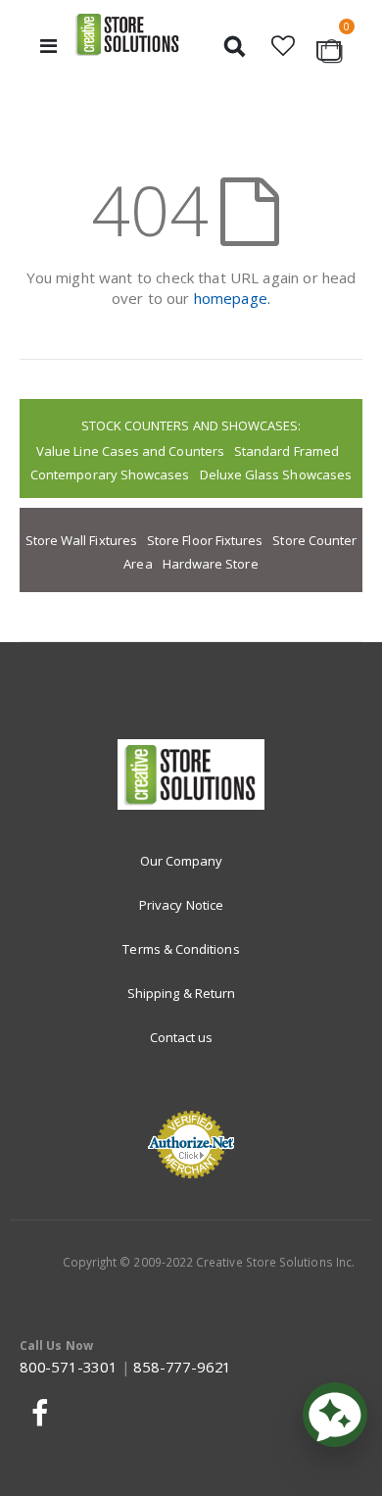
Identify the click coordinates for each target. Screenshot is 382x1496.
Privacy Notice (181, 905)
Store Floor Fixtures (205, 540)
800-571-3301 (69, 1366)
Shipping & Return (181, 993)
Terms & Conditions (180, 949)
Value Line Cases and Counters (130, 451)
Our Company (181, 861)
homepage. (232, 298)
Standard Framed (286, 451)
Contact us (182, 1037)
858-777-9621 (182, 1366)
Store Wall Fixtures (81, 540)
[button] (283, 46)
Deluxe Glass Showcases (276, 474)
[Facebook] (37, 1412)
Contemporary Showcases (109, 474)
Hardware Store (211, 564)
